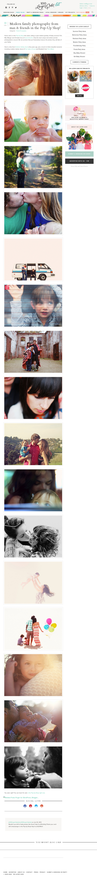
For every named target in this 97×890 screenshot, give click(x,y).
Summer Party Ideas (79, 31)
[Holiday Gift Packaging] (73, 87)
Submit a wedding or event (86, 4)
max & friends (29, 38)
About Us (21, 872)
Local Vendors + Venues (54, 12)
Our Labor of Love (30, 49)
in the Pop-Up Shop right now (36, 793)
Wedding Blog (9, 12)
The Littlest (50, 49)
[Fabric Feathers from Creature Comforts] (73, 76)
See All (79, 95)
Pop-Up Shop (20, 35)
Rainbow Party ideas (79, 38)
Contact (29, 872)
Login (81, 8)
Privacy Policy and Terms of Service (79, 166)
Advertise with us (84, 6)
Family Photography (21, 31)
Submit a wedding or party (57, 872)
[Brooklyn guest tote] (86, 87)
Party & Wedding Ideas (35, 12)
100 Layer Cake (48, 6)
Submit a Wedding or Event (79, 154)
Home (5, 872)
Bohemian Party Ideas (79, 35)
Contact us (92, 6)
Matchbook (81, 12)
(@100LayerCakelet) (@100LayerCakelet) (20, 822)
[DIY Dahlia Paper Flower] (86, 76)
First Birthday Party (79, 46)
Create (85, 8)
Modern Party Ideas (79, 42)
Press (36, 872)
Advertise (12, 872)
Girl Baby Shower (79, 57)
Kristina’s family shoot (21, 47)
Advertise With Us (78, 161)
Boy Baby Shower (79, 53)
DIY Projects (70, 12)
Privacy (42, 872)
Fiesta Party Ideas (79, 49)
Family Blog (20, 12)
